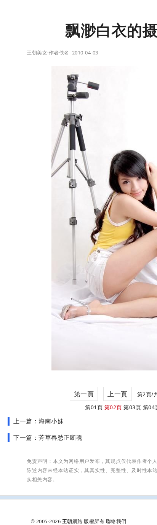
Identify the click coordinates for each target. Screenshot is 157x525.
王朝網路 (72, 521)
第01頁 (94, 407)
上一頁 (117, 393)
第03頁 (132, 407)
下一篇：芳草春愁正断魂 (48, 437)
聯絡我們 (116, 521)
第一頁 (84, 393)
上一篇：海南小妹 (38, 421)
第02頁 (113, 407)
